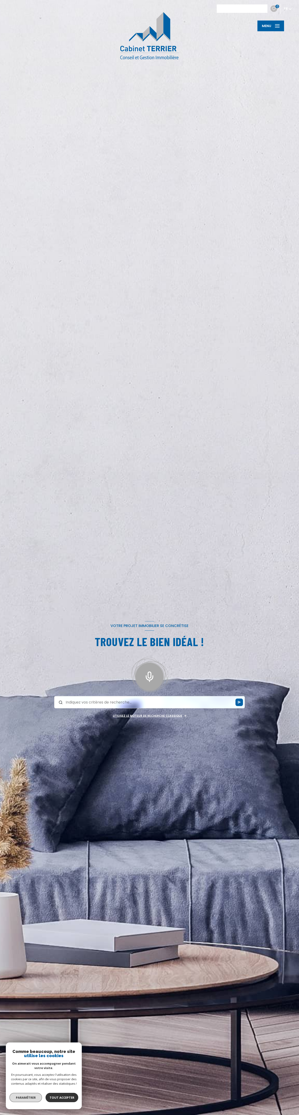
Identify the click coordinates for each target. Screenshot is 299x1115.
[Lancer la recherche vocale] (149, 675)
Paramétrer (26, 1097)
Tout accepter (62, 1097)
